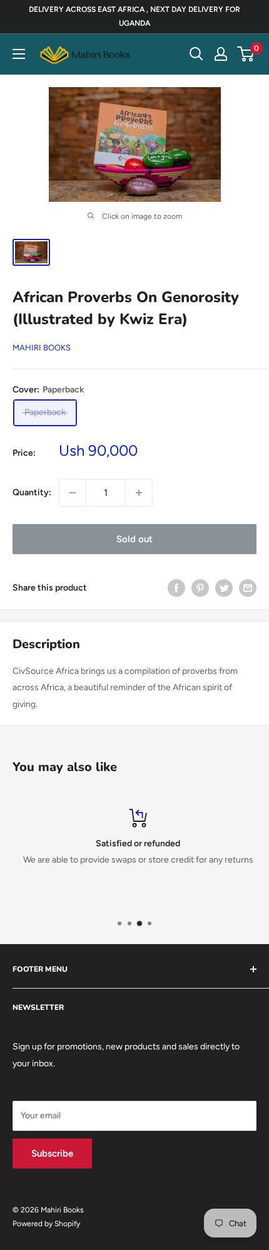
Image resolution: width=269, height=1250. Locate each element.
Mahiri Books (42, 347)
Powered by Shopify (46, 1223)
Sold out (134, 539)
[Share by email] (247, 588)
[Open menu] (19, 54)
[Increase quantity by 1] (139, 493)
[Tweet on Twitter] (224, 588)
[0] (246, 53)
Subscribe (52, 1153)
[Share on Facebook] (176, 588)
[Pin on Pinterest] (200, 588)
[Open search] (196, 54)
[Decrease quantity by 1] (72, 493)
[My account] (221, 54)
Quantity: (32, 492)
